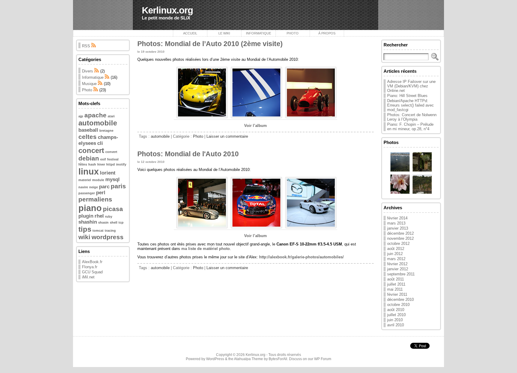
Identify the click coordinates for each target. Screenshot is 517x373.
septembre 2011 (401, 274)
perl (100, 192)
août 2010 (395, 309)
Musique (89, 83)
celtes (87, 136)
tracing (110, 230)
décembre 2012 (400, 233)
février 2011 (397, 294)
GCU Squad (92, 272)
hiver (101, 164)
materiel (84, 180)
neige (93, 187)
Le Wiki (224, 33)
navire (83, 187)
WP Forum (322, 359)
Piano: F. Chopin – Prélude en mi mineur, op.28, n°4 (410, 126)
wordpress (108, 236)
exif (103, 159)
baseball (88, 130)
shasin (103, 222)
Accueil (190, 33)
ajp (80, 116)
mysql (112, 179)
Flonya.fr (89, 267)
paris (118, 186)
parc (104, 186)
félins (82, 164)
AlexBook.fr (92, 262)
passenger (86, 193)
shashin (87, 222)
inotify (121, 164)
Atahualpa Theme (248, 359)
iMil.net (88, 277)
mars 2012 (396, 259)
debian (88, 158)
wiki (84, 236)
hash (92, 164)
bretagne (106, 130)
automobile (97, 123)
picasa (113, 208)
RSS (86, 46)
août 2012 (395, 248)
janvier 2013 (397, 228)
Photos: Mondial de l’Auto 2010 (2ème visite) (210, 44)
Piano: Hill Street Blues (407, 95)
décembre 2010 (400, 299)
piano (90, 208)
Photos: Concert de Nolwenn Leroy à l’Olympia (412, 117)
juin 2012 (395, 253)
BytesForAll (278, 359)
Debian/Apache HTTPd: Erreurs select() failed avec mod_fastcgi (410, 105)
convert (111, 152)
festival (112, 159)
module (98, 180)
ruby (108, 216)
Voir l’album (255, 125)
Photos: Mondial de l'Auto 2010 (188, 154)
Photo (293, 33)
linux (88, 171)
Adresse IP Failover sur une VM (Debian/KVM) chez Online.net (411, 86)
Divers (87, 71)
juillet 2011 (396, 284)
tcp (121, 222)
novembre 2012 (400, 238)
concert (91, 150)
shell (113, 222)
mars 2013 (396, 223)
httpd (110, 164)
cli (100, 143)
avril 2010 (395, 325)
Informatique (258, 33)
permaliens (95, 199)
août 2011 (395, 279)
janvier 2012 (397, 269)
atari (111, 116)
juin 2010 (395, 320)
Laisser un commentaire (227, 136)
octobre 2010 (398, 304)
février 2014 (397, 218)
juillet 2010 (396, 315)
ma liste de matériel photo (205, 248)
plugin (85, 216)
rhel (99, 216)
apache (95, 115)
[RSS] (96, 71)
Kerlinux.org (167, 10)
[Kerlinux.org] (258, 15)
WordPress (215, 359)
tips (84, 229)
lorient (107, 173)
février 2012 (397, 264)
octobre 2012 (398, 243)
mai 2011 (395, 289)
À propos (326, 33)
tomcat (98, 230)
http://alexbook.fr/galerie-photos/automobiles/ (301, 257)
